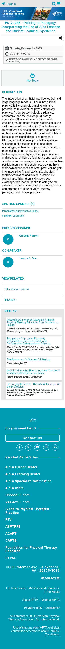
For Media (53, 591)
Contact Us (32, 438)
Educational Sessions (20, 211)
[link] (54, 4)
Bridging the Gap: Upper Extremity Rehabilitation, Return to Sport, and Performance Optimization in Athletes (28, 341)
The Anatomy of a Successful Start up (29, 359)
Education (13, 215)
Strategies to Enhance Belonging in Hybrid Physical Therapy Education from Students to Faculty (32, 322)
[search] (54, 3)
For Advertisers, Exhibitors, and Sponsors (32, 588)
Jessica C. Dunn (28, 258)
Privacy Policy (33, 607)
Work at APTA (51, 599)
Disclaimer (53, 607)
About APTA (30, 599)
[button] (58, 4)
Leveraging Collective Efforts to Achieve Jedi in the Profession (33, 385)
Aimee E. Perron (28, 235)
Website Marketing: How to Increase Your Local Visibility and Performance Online (33, 371)
